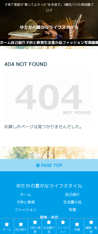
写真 (72, 209)
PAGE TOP (51, 165)
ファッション (26, 209)
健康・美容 (49, 217)
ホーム (25, 194)
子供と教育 (25, 202)
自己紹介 (72, 194)
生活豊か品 (72, 202)
